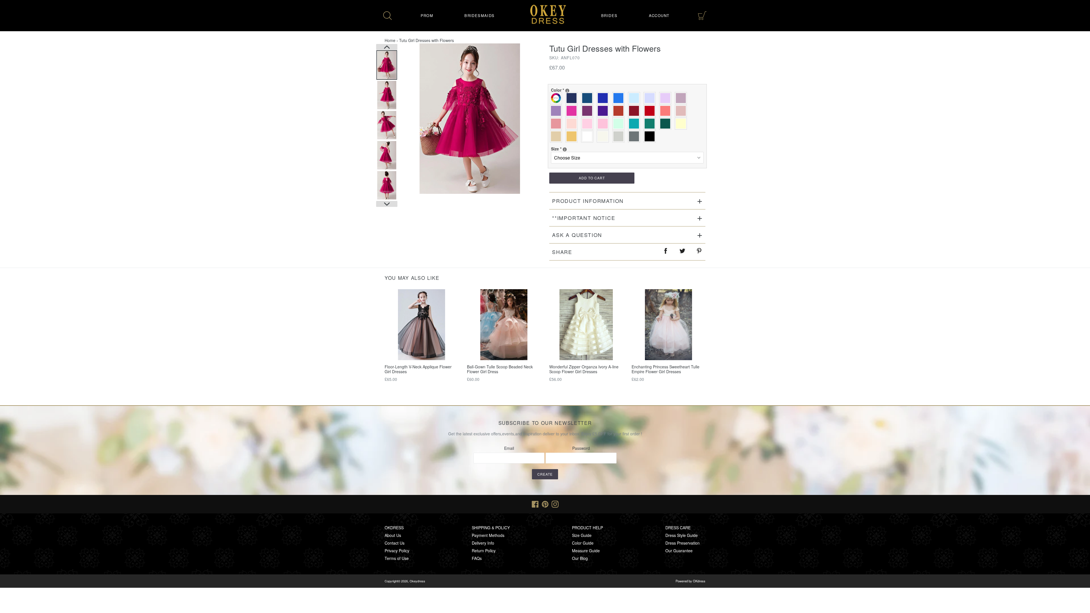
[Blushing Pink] (588, 124)
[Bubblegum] (557, 124)
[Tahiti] (557, 111)
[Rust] (619, 111)
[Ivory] (604, 136)
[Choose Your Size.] (565, 149)
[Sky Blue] (635, 98)
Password (581, 448)
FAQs (477, 558)
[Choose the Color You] (567, 91)
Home (390, 40)
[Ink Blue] (588, 98)
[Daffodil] (682, 124)
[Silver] (619, 136)
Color (569, 90)
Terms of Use (397, 558)
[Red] (651, 111)
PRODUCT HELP (587, 527)
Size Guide (582, 535)
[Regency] (604, 111)
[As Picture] (557, 98)
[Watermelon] (666, 111)
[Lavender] (651, 98)
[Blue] (619, 98)
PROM (427, 15)
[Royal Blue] (604, 98)
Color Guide (583, 543)
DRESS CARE (678, 527)
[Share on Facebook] (666, 252)
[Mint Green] (619, 124)
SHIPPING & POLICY (491, 527)
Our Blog (580, 558)
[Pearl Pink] (573, 124)
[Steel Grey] (635, 136)
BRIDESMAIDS (479, 15)
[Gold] (573, 136)
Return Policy (484, 550)
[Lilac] (666, 98)
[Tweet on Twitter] (683, 252)
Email (509, 448)
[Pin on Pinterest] (699, 252)
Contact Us (394, 543)
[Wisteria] (682, 98)
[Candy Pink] (604, 124)
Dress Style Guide (681, 535)
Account (659, 15)
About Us (393, 535)
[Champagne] (557, 136)
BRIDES (609, 15)
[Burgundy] (635, 111)
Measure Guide (586, 550)
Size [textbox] (569, 149)
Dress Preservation (682, 543)
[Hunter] (651, 124)
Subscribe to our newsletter (545, 423)
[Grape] (588, 111)
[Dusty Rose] (682, 111)
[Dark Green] (666, 124)
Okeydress (417, 581)
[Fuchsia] (573, 111)
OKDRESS (394, 527)
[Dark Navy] (573, 98)
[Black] (651, 136)
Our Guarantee (679, 550)
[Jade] (635, 124)
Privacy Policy (397, 550)
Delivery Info (483, 543)
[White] (588, 136)
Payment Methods (488, 535)
